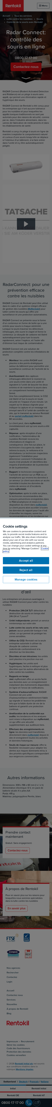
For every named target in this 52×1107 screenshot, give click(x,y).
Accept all (26, 560)
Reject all (25, 570)
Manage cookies (26, 579)
